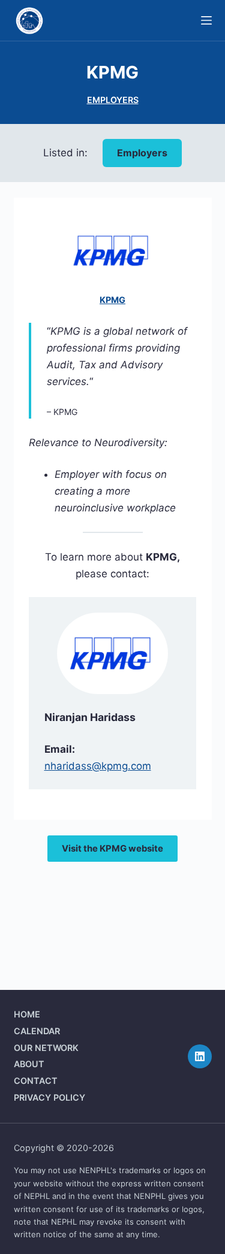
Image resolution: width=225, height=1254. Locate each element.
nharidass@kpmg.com (97, 766)
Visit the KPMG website (112, 848)
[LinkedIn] (200, 1056)
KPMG (112, 300)
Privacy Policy (49, 1097)
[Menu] (206, 20)
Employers (113, 100)
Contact (36, 1081)
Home (27, 1014)
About (29, 1064)
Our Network (46, 1048)
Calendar (37, 1031)
